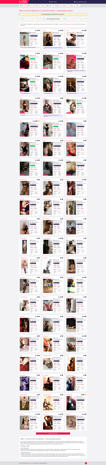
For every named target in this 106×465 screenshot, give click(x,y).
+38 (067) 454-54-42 (58, 222)
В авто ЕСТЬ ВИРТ (70, 218)
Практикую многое (47, 179)
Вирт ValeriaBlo (69, 140)
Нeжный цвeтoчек (70, 297)
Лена (21, 160)
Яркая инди (22, 199)
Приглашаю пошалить (47, 355)
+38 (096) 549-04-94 (58, 241)
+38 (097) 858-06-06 (35, 101)
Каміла (67, 30)
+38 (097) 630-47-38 (58, 79)
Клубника (68, 160)
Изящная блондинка (70, 336)
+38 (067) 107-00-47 (58, 300)
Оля (20, 336)
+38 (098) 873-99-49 (82, 241)
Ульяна (67, 76)
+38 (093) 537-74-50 (58, 202)
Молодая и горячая (70, 375)
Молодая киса (22, 375)
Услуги (49, 5)
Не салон (45, 297)
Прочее (64, 5)
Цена (42, 5)
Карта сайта (30, 463)
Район (36, 5)
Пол (21, 5)
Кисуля (44, 316)
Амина (67, 98)
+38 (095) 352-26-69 (82, 222)
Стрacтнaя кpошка (23, 297)
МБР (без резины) (66, 24)
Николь (21, 98)
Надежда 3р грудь (47, 394)
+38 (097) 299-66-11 (58, 417)
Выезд (71, 5)
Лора (67, 355)
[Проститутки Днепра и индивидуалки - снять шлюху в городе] (23, 2)
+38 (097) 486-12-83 (35, 56)
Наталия (44, 414)
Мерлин (21, 76)
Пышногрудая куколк (70, 277)
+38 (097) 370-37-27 (35, 183)
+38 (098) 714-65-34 (82, 417)
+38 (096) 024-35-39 (58, 359)
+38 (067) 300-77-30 (82, 202)
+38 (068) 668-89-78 (82, 300)
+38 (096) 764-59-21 (35, 417)
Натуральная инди (23, 218)
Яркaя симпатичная (47, 199)
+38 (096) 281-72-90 (35, 359)
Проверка (57, 5)
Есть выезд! (22, 316)
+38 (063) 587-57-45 (82, 124)
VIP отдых (45, 257)
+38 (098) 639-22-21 (82, 359)
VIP (67, 238)
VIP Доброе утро (23, 257)
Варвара (68, 414)
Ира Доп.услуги (46, 277)
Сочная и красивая (46, 238)
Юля (67, 121)
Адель (44, 121)
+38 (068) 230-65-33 (58, 378)
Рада (44, 76)
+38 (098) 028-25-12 (35, 261)
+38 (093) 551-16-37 (82, 398)
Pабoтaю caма (46, 336)
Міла (21, 30)
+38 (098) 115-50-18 (35, 378)
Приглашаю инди (46, 218)
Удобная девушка (23, 394)
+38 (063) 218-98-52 (82, 261)
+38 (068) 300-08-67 (82, 280)
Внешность (29, 5)
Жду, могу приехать (70, 316)
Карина (44, 98)
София (44, 30)
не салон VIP (22, 277)
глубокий (72, 24)
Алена (67, 257)
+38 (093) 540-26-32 (58, 280)
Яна (20, 140)
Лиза (67, 53)
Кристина (22, 414)
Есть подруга (45, 375)
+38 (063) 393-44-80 (35, 79)
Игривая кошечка (23, 179)
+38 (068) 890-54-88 (82, 320)
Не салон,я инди (23, 238)
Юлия (44, 140)
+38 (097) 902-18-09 (35, 241)
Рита (21, 53)
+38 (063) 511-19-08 (82, 79)
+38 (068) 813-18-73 (58, 56)
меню (54, 1)
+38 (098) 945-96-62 (58, 101)
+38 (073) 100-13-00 (82, 183)
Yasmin (21, 121)
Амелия (44, 53)
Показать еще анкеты (53, 433)
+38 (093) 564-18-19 (35, 202)
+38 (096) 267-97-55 (58, 163)
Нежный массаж (69, 199)
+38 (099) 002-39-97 (82, 163)
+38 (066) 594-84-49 (35, 124)
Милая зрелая (69, 394)
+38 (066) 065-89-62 (82, 144)
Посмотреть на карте (53, 18)
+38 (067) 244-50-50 (35, 339)
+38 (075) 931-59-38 (82, 56)
